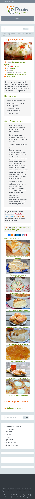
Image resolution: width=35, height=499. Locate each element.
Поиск (25, 29)
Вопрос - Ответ (11, 442)
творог (19, 227)
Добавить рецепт (12, 445)
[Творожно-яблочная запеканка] (18, 335)
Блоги (8, 437)
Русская (16, 66)
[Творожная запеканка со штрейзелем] (18, 266)
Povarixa (14, 68)
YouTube (19, 497)
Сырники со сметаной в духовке (18, 395)
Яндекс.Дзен (26, 497)
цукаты (14, 227)
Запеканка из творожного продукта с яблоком (18, 257)
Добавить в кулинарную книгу (17, 74)
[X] (15, 235)
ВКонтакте (8, 497)
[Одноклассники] (12, 235)
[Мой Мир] (17, 235)
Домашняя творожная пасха (18, 293)
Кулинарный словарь (13, 426)
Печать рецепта (12, 76)
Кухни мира (10, 429)
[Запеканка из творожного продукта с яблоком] (18, 247)
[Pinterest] (25, 235)
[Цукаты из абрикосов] (18, 352)
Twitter (14, 497)
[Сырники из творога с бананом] (18, 369)
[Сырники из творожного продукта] (18, 318)
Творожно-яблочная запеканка (18, 344)
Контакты (19, 495)
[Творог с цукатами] (18, 59)
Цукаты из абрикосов (18, 361)
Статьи (8, 434)
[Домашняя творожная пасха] (18, 284)
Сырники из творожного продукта (18, 327)
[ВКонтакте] (9, 235)
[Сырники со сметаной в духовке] (18, 386)
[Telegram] (23, 235)
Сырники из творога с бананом (18, 378)
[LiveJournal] (20, 235)
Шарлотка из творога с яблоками (18, 310)
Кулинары (9, 440)
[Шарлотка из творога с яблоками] (18, 301)
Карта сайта (26, 495)
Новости (9, 431)
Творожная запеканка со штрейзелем (18, 275)
